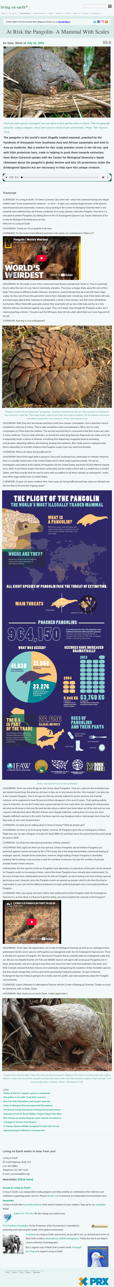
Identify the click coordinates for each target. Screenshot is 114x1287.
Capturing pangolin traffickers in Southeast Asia (24, 1130)
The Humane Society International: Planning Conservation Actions (32, 1110)
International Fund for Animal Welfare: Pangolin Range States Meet (32, 1114)
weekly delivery (33, 1204)
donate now (53, 1196)
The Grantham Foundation (16, 1226)
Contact (14, 1272)
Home (3, 13)
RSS (21, 1272)
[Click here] (25, 1179)
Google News (64, 22)
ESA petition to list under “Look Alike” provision (24, 1097)
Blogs (51, 13)
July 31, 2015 (35, 43)
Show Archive (25, 13)
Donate (85, 13)
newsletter (101, 1204)
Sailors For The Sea (24, 1213)
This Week (13, 13)
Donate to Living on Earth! (16, 1188)
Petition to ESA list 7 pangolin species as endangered (26, 1093)
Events (67, 13)
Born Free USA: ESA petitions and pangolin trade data (26, 1101)
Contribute (31, 1234)
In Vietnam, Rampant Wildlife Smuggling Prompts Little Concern (31, 1126)
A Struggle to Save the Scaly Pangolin (19, 1122)
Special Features (39, 13)
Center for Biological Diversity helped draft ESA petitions (28, 1106)
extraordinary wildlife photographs (62, 1238)
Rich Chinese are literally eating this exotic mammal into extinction (32, 1118)
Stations (59, 13)
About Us (76, 13)
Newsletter (95, 13)
